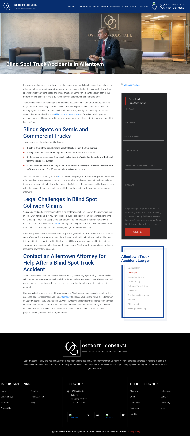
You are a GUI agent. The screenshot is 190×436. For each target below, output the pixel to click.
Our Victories (85, 6)
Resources (129, 6)
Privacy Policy (134, 431)
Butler (132, 397)
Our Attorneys (7, 397)
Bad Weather (134, 268)
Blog (33, 402)
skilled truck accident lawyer (67, 114)
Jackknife (132, 290)
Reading (134, 414)
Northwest (134, 408)
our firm (57, 223)
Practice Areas (99, 6)
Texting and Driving (137, 308)
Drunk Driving (134, 281)
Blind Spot (132, 272)
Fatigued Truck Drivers (138, 286)
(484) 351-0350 (175, 7)
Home (3, 391)
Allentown (134, 391)
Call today (66, 297)
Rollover (131, 299)
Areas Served (115, 6)
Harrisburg (135, 402)
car (59, 176)
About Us (71, 6)
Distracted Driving (136, 277)
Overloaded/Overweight (138, 295)
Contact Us (143, 6)
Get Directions (78, 403)
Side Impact (133, 304)
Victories (5, 402)
